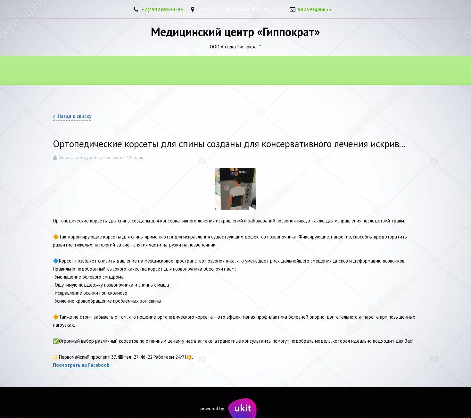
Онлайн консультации (395, 71)
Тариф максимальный (325, 71)
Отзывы (271, 71)
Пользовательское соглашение (169, 71)
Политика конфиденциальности (76, 71)
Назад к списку (74, 116)
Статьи (233, 71)
